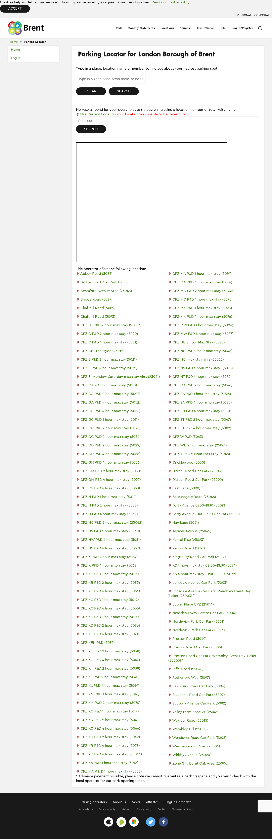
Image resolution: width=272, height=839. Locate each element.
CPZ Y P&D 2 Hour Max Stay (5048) (201, 454)
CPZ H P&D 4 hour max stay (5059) (109, 514)
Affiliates (152, 802)
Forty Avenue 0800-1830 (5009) (198, 505)
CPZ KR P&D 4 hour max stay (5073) (110, 745)
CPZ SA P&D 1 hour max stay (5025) (201, 394)
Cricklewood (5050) (188, 462)
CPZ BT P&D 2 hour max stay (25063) (111, 325)
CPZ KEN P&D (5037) (97, 642)
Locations (167, 28)
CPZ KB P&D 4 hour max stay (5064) (110, 591)
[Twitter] (151, 822)
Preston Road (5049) (189, 638)
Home (14, 42)
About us (119, 802)
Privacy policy (144, 809)
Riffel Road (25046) (188, 669)
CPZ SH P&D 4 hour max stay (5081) (201, 411)
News (136, 802)
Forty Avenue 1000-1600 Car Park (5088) (206, 514)
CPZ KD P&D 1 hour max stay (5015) (109, 617)
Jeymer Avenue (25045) (191, 531)
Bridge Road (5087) (96, 299)
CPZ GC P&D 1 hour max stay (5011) (109, 419)
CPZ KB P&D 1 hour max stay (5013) (109, 574)
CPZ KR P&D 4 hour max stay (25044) (111, 754)
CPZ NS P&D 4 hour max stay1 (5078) (202, 368)
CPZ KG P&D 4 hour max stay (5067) (110, 660)
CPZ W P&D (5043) (187, 436)
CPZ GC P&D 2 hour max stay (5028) (110, 428)
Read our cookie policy (171, 2)
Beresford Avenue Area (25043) (106, 291)
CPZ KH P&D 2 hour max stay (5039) (110, 668)
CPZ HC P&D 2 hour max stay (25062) (111, 522)
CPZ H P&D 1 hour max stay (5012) (108, 497)
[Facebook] (163, 822)
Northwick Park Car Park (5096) (198, 630)
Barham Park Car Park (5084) (104, 282)
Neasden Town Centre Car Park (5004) (204, 613)
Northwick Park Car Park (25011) (199, 621)
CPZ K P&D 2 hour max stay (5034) (109, 557)
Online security (107, 809)
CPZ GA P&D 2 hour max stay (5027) (110, 394)
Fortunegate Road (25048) (194, 497)
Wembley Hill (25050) (190, 729)
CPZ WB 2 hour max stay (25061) (199, 445)
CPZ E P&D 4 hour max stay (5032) (108, 368)
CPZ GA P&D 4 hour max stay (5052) (110, 402)
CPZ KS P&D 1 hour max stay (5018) (109, 763)
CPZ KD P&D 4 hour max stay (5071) (109, 634)
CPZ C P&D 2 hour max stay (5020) (109, 333)
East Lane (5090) (186, 488)
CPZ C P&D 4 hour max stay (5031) (108, 342)
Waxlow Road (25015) (190, 720)
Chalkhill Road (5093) (97, 316)
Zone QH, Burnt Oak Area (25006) (200, 763)
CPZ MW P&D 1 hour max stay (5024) (202, 325)
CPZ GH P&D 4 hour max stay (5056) (110, 462)
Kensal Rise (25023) (188, 539)
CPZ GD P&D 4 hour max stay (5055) (110, 454)
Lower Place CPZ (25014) (193, 604)
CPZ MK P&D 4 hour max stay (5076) (202, 316)
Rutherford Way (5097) (191, 677)
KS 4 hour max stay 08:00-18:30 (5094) (204, 565)
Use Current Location (97, 114)
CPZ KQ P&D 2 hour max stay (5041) (110, 720)
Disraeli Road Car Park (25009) (197, 479)
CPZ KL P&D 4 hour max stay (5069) (109, 685)
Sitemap (125, 809)
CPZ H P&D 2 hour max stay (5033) (109, 505)
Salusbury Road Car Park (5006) (198, 686)
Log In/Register (242, 28)
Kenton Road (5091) (188, 548)
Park (119, 28)
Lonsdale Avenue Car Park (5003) (199, 582)
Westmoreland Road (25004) (196, 746)
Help (222, 28)
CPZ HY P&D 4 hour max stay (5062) (110, 548)
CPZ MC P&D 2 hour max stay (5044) (202, 291)
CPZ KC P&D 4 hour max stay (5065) (110, 608)
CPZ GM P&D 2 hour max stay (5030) (110, 471)
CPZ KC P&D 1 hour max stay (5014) (109, 600)
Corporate (262, 15)
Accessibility (86, 809)
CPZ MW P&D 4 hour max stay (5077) (202, 333)
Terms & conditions (182, 809)
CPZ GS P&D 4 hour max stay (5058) (110, 488)
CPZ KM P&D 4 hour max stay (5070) (110, 702)
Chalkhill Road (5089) (97, 308)
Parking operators (94, 802)
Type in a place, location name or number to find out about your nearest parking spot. (147, 68)
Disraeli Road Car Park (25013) (197, 471)
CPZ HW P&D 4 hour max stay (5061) (110, 539)
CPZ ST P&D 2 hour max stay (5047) (201, 419)
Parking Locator (35, 42)
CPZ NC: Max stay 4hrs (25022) (198, 359)
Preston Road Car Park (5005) (197, 647)
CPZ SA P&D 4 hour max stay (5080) (202, 402)
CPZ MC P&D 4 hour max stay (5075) (202, 299)
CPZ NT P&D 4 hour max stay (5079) (202, 376)
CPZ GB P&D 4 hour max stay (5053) (110, 411)
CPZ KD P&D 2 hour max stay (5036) (110, 625)
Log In (15, 58)
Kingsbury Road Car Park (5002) (199, 557)
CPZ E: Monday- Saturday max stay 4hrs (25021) (120, 376)
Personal (244, 15)
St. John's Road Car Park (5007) (198, 695)
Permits (185, 28)
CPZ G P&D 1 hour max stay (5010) (108, 385)
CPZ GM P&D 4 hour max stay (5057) (110, 479)
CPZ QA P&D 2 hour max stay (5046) (202, 385)
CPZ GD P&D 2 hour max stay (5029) (110, 445)
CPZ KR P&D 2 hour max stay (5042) (110, 737)
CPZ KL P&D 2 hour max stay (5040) (110, 677)
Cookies (162, 809)
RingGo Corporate (177, 802)
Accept (15, 8)
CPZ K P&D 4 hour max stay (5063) (109, 565)
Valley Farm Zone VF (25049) (195, 712)
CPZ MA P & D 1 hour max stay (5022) (111, 771)
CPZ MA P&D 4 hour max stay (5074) (202, 282)
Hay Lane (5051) (185, 522)
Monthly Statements (141, 28)
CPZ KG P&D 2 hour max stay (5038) (110, 651)
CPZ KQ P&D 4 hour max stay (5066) (110, 728)
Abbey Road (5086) (96, 273)
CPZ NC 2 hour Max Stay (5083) (198, 342)
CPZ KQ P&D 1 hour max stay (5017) (109, 711)
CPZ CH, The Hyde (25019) (102, 351)
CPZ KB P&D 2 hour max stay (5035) (110, 582)
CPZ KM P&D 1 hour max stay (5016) (109, 694)
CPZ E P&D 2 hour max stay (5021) (108, 359)
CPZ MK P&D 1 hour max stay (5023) (202, 308)
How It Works (204, 28)
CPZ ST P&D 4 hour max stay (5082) (201, 428)
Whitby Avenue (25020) (191, 755)
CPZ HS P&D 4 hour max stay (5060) (110, 531)
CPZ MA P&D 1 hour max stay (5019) (201, 273)
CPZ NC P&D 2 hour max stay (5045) (202, 351)
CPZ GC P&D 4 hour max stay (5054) (110, 436)
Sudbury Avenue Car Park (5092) (199, 703)
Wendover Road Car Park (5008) (199, 737)
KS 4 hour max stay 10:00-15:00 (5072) (204, 574)
